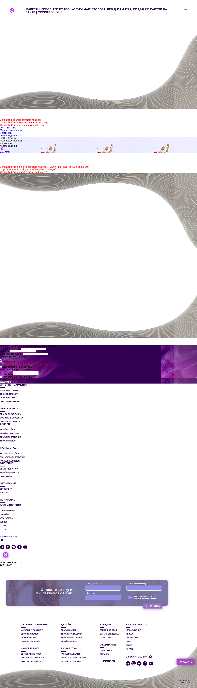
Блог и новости (10, 505)
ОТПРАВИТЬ (5, 382)
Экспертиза (6, 489)
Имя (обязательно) (10, 348)
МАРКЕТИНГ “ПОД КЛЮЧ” (11, 390)
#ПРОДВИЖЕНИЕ (7, 511)
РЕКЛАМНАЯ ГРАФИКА (10, 422)
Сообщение (6, 374)
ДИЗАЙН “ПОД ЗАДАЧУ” (10, 433)
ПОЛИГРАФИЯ (6, 476)
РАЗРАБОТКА (8, 448)
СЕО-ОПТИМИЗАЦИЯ (9, 394)
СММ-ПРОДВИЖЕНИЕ (9, 401)
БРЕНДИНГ (6, 463)
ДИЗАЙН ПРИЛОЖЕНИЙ (10, 437)
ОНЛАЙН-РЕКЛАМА (8, 398)
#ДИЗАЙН (4, 514)
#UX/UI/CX (4, 529)
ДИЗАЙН (5, 424)
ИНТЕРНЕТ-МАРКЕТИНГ (14, 385)
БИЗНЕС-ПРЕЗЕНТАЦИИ (10, 414)
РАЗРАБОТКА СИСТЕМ (10, 461)
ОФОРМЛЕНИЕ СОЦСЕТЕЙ (11, 418)
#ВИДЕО (3, 522)
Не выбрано (9, 361)
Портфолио (7, 500)
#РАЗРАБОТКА (6, 518)
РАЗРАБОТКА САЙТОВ (10, 453)
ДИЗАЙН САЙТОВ (8, 429)
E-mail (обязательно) (11, 354)
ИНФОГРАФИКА (9, 409)
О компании (8, 483)
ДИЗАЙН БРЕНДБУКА (9, 473)
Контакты (5, 493)
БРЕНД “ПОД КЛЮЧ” (9, 469)
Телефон (5, 351)
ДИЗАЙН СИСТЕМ (8, 441)
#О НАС (3, 526)
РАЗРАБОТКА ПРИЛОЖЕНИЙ (12, 457)
